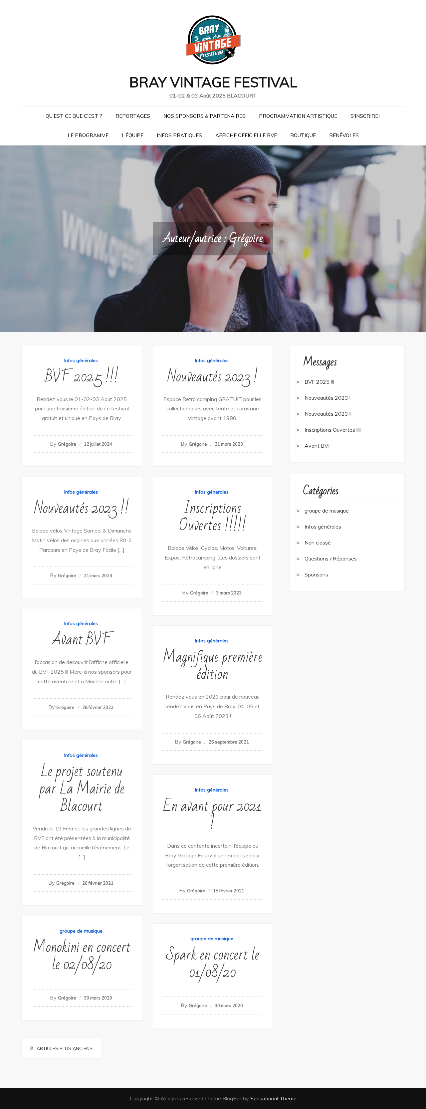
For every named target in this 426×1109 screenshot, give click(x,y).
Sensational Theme (273, 1098)
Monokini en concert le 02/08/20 (82, 956)
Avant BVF (82, 640)
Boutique (303, 135)
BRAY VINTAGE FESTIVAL (213, 82)
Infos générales (81, 360)
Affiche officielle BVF (246, 135)
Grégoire (67, 444)
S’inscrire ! (365, 116)
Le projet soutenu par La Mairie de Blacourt (81, 789)
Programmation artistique (298, 116)
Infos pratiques (179, 135)
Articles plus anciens (65, 1048)
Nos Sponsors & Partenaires (204, 116)
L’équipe (132, 135)
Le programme (88, 135)
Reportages (132, 116)
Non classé (318, 542)
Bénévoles (344, 135)
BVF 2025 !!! (81, 377)
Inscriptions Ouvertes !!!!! (212, 517)
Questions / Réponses (331, 558)
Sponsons (316, 574)
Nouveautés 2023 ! (212, 377)
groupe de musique (81, 931)
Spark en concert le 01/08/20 (212, 964)
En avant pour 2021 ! (212, 815)
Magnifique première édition (213, 666)
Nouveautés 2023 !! (81, 508)
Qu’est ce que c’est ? (74, 116)
